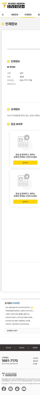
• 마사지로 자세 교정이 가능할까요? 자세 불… (18, 321)
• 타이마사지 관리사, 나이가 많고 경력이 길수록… (19, 317)
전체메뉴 (3, 15)
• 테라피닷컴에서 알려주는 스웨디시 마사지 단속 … (19, 311)
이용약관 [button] (35, 348)
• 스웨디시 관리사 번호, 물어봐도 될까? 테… (17, 314)
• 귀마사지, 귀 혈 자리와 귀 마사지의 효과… (17, 324)
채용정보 (14, 14)
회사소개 (8, 348)
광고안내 (21, 348)
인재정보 (28, 14)
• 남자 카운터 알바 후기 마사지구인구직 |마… (18, 307)
